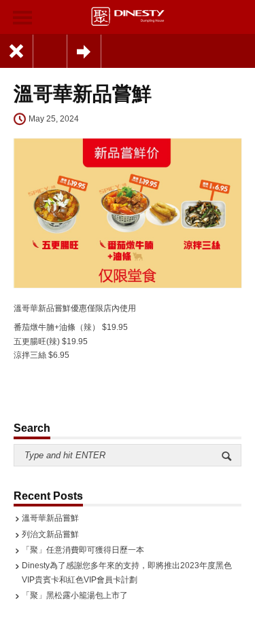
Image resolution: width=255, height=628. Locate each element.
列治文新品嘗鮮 (50, 534)
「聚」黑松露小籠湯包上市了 (75, 595)
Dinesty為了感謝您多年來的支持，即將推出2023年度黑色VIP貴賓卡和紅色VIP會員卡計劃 (127, 572)
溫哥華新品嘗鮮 (50, 518)
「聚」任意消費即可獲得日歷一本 (83, 550)
